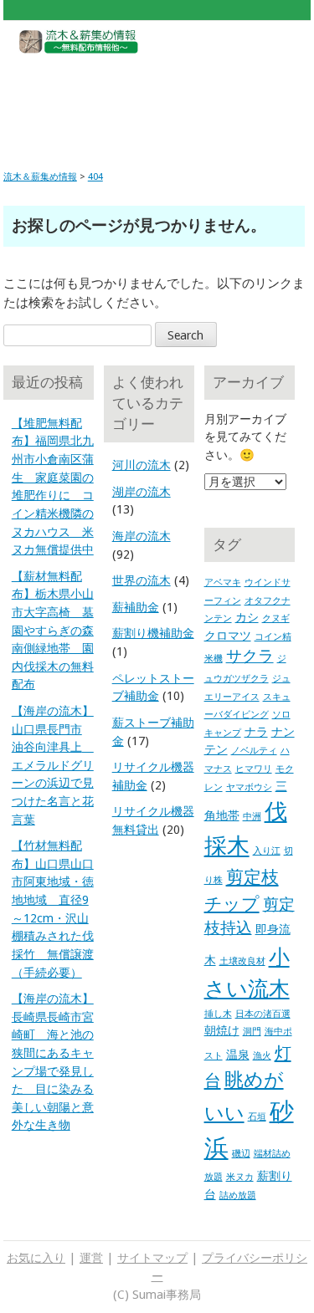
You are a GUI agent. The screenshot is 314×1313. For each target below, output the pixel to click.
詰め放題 (237, 1195)
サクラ (250, 656)
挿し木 (218, 1014)
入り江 (267, 851)
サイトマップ (152, 1257)
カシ (247, 617)
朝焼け (221, 1030)
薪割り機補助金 (153, 633)
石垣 (257, 1116)
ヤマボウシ (249, 787)
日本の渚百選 (263, 1014)
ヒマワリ (253, 769)
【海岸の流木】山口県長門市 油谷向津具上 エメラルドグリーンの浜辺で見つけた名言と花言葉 (53, 765)
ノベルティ (254, 750)
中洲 (252, 816)
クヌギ (276, 618)
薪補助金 (135, 607)
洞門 (252, 1031)
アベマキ (222, 582)
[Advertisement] (156, 98)
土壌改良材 (242, 961)
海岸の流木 (141, 536)
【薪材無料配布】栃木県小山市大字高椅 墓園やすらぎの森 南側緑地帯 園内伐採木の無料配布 (53, 631)
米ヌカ (240, 1177)
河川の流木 (141, 465)
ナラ (256, 731)
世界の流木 (141, 580)
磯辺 (241, 1153)
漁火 (262, 1055)
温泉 (238, 1054)
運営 (91, 1257)
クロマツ (227, 635)
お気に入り (36, 1257)
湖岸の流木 (141, 491)
